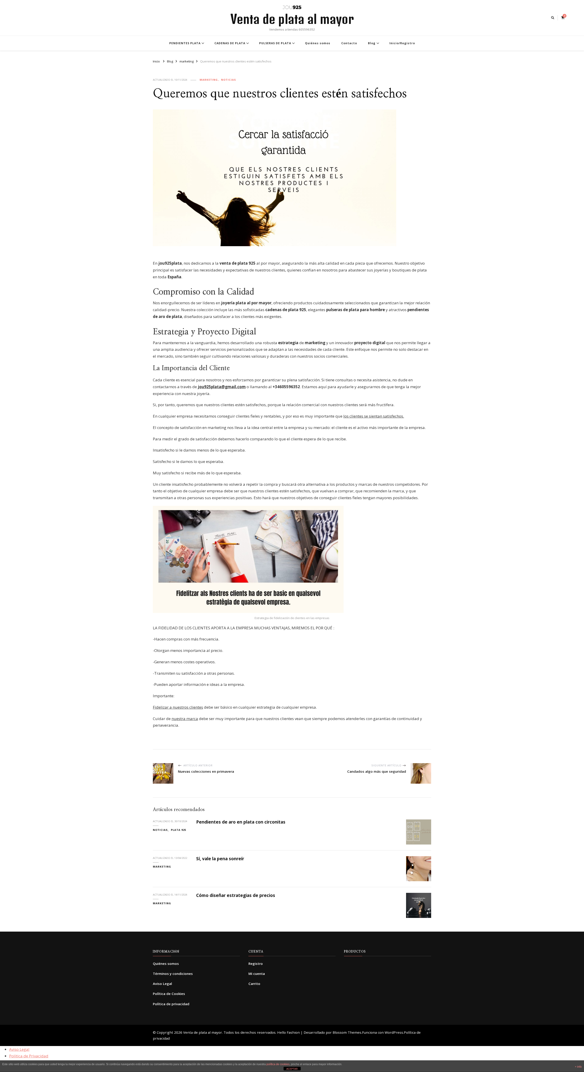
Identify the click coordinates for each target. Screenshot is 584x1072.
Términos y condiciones (173, 973)
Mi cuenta (256, 973)
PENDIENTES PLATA (185, 43)
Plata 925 (178, 830)
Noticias (228, 79)
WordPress (394, 1032)
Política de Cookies (169, 993)
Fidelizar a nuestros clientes (178, 707)
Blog (371, 43)
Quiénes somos (317, 43)
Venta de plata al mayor (292, 18)
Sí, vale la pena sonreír (220, 859)
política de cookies (277, 1064)
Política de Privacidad (28, 1056)
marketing (209, 79)
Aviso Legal (162, 983)
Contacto (349, 43)
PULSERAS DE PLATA (275, 43)
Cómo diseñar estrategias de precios (235, 895)
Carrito (254, 983)
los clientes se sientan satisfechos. (373, 416)
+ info (578, 1066)
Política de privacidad (171, 1004)
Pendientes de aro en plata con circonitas (240, 822)
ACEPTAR (292, 1068)
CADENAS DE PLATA (229, 43)
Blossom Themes (347, 1032)
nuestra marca (185, 718)
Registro (255, 963)
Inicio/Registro (402, 43)
